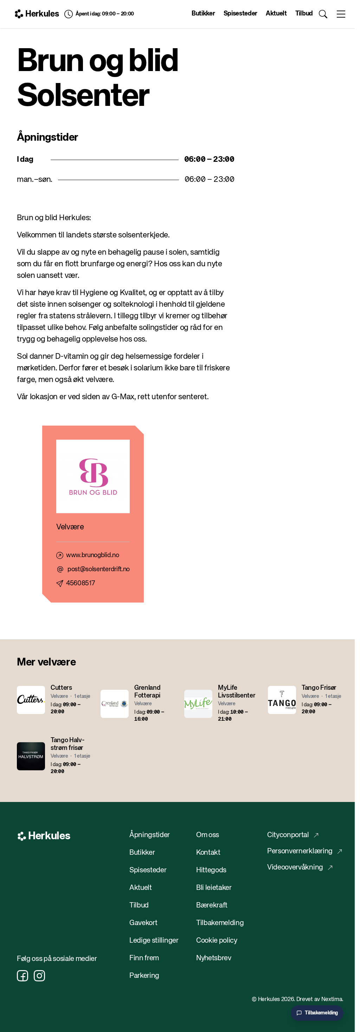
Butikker (203, 14)
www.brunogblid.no (92, 555)
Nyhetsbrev (213, 958)
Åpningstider (149, 835)
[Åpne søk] (323, 14)
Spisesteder (240, 14)
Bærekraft (211, 905)
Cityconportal (288, 835)
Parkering (144, 976)
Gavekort (143, 923)
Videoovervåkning (295, 867)
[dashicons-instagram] (39, 975)
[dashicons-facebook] (22, 975)
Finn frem (144, 958)
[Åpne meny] (341, 14)
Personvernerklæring (300, 851)
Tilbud (304, 14)
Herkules (42, 14)
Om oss (207, 835)
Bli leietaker (214, 888)
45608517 (80, 583)
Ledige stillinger (154, 940)
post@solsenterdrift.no (99, 569)
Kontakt (208, 852)
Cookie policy (216, 940)
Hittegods (211, 870)
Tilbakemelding (220, 923)
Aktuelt (276, 14)
